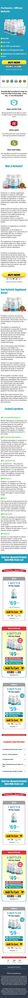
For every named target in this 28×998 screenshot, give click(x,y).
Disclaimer (16, 968)
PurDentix (4, 193)
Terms (23, 968)
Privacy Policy (7, 968)
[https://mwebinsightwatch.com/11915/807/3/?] (14, 63)
